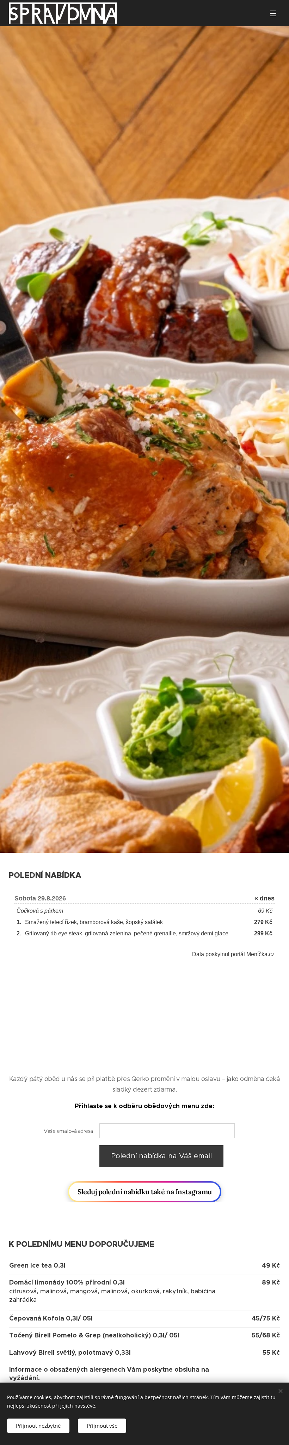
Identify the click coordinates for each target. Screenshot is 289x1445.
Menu (273, 13)
